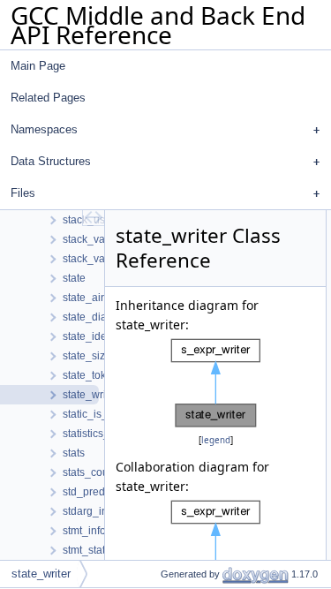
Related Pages (48, 97)
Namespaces (44, 129)
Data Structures (51, 161)
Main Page (38, 65)
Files (23, 193)
